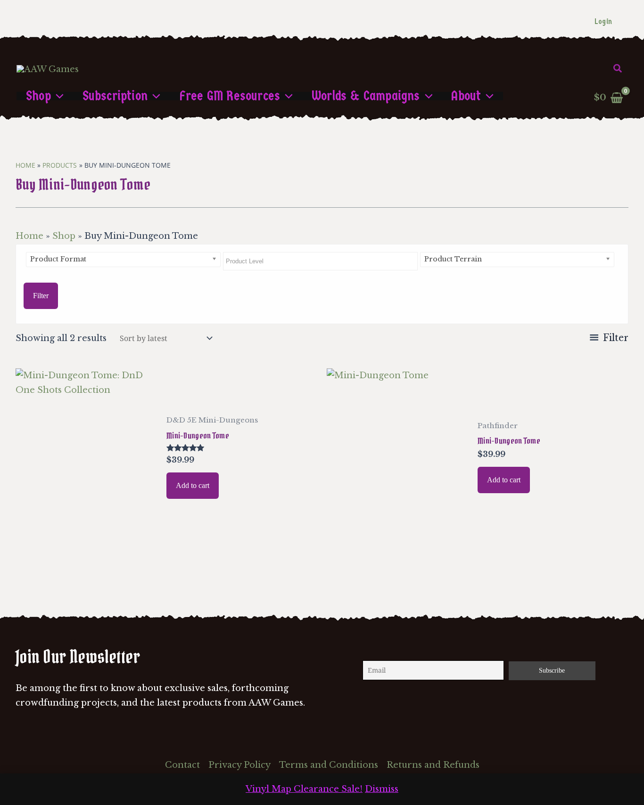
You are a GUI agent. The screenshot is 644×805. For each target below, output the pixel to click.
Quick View (85, 540)
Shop (63, 236)
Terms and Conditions (328, 765)
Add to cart (192, 485)
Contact (182, 765)
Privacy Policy (239, 765)
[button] (618, 68)
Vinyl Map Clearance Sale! (304, 789)
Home (29, 236)
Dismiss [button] (381, 789)
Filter (41, 296)
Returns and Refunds (433, 765)
